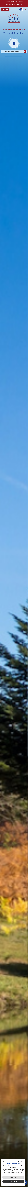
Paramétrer (13, 1177)
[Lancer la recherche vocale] (14, 43)
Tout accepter (13, 1181)
